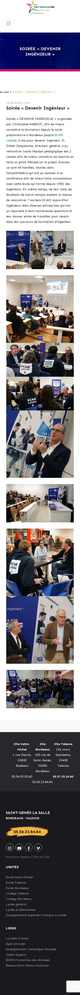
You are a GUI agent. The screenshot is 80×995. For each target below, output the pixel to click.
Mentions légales (18, 857)
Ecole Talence (16, 882)
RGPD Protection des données (28, 960)
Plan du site (41, 857)
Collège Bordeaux (19, 899)
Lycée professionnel (20, 910)
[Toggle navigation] (8, 23)
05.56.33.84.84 (27, 831)
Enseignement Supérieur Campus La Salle (36, 915)
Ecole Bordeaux (17, 888)
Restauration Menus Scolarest (27, 965)
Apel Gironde (15, 944)
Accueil (4, 92)
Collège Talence (17, 893)
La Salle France (17, 938)
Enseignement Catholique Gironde (31, 949)
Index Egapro (16, 954)
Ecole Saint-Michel (19, 877)
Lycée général (16, 904)
